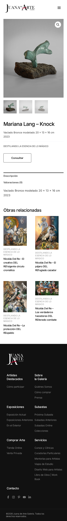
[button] (58, 25)
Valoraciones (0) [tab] (13, 182)
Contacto (13, 488)
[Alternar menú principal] (59, 7)
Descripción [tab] (10, 175)
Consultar (17, 157)
